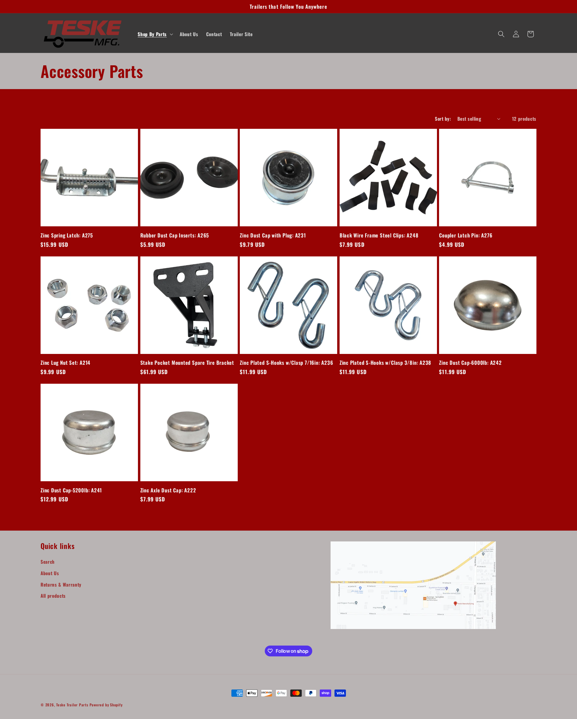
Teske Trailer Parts (72, 704)
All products (53, 595)
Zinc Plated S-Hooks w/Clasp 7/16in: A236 (286, 362)
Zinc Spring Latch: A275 (67, 235)
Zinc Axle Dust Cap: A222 (168, 490)
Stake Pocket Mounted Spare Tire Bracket (187, 362)
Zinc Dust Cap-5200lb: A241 (71, 490)
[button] (155, 34)
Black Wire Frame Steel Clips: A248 (379, 235)
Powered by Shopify (106, 704)
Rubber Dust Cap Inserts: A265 (174, 235)
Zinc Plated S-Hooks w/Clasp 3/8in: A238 (385, 362)
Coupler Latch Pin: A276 (465, 235)
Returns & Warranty (61, 584)
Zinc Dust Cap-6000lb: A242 (470, 362)
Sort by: (443, 118)
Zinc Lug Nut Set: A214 (65, 362)
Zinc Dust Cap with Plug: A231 (273, 235)
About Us (50, 573)
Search (48, 561)
